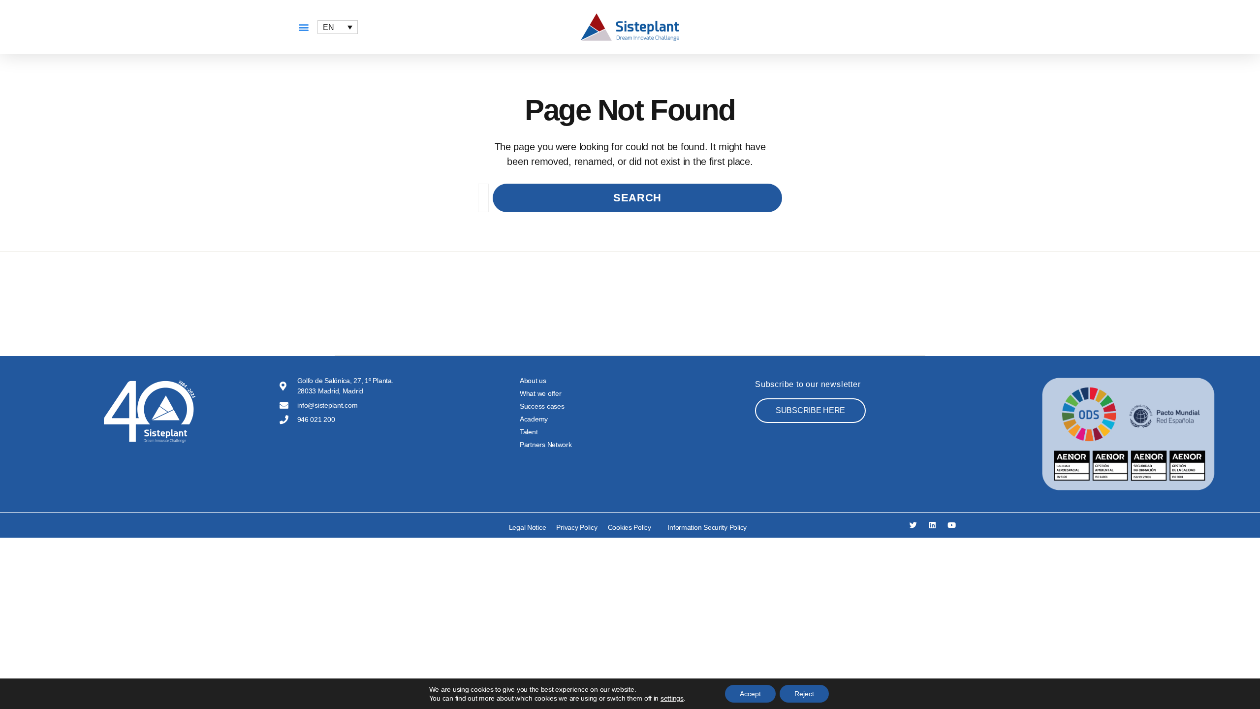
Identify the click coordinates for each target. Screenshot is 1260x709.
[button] (303, 27)
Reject (804, 694)
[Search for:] (481, 200)
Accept (750, 694)
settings (672, 698)
